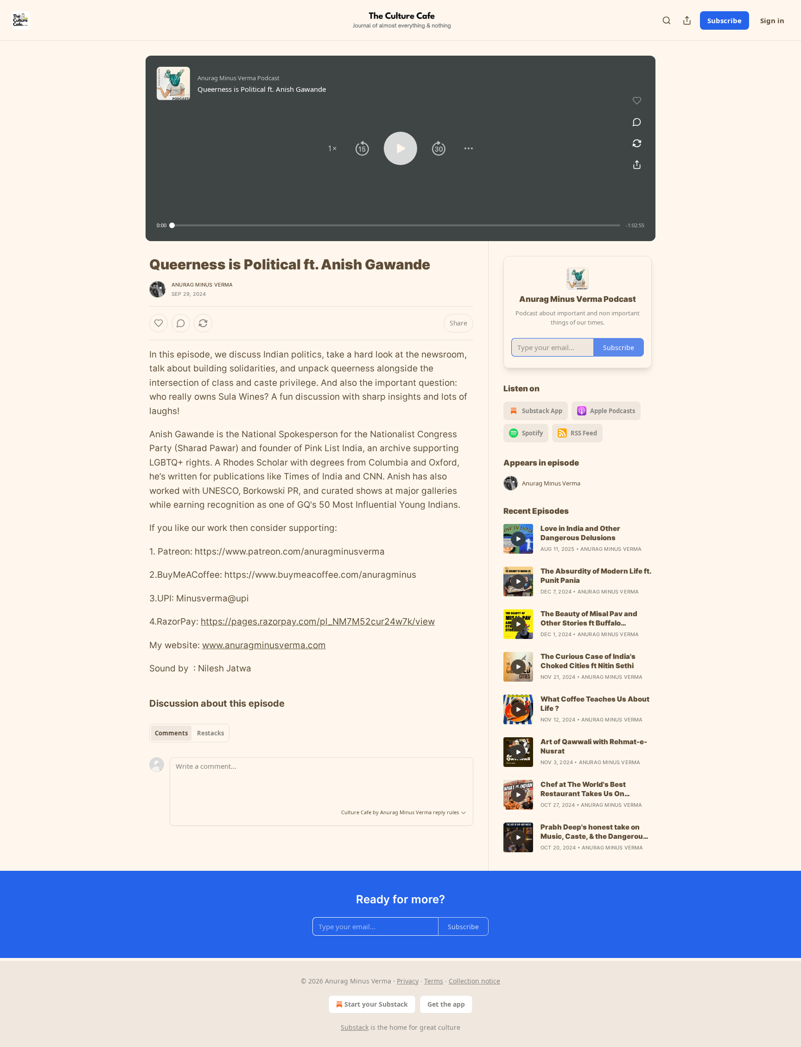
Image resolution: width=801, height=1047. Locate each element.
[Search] (666, 20)
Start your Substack (376, 1004)
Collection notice (474, 981)
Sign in (772, 20)
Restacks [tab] (210, 733)
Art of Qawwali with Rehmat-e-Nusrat (593, 746)
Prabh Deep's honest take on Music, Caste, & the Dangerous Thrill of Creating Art (593, 832)
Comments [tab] (171, 733)
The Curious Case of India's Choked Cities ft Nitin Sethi (588, 661)
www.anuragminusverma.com (264, 645)
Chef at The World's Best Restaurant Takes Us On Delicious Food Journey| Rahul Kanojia (592, 789)
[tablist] (189, 733)
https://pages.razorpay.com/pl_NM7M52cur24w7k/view (318, 621)
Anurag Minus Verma (202, 284)
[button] (332, 148)
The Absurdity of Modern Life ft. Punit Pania (595, 576)
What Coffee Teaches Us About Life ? (594, 704)
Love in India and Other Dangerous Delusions (580, 533)
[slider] (396, 225)
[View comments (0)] (636, 122)
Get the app (446, 1004)
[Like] (158, 323)
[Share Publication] (687, 20)
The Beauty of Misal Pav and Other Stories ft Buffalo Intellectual (588, 618)
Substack (355, 1027)
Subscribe (724, 20)
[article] (577, 538)
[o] (518, 538)
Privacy (408, 981)
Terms (433, 981)
